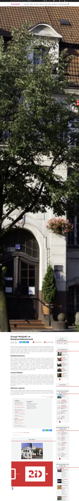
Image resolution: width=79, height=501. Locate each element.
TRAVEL (30, 0)
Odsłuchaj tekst (38, 342)
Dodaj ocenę (26, 432)
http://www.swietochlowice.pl (20, 426)
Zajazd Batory (64, 410)
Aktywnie (36, 4)
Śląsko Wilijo (64, 496)
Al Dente (63, 447)
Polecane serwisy (62, 4)
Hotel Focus (64, 394)
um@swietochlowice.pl (19, 423)
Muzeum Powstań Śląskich (63, 358)
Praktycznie (48, 4)
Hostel (63, 416)
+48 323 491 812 (19, 420)
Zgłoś (51, 396)
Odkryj (31, 4)
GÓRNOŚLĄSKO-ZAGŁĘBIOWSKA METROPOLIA (18, 0)
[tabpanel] (26, 451)
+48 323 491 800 (21, 419)
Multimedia (54, 4)
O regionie (26, 4)
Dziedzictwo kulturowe (19, 416)
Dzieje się (41, 4)
